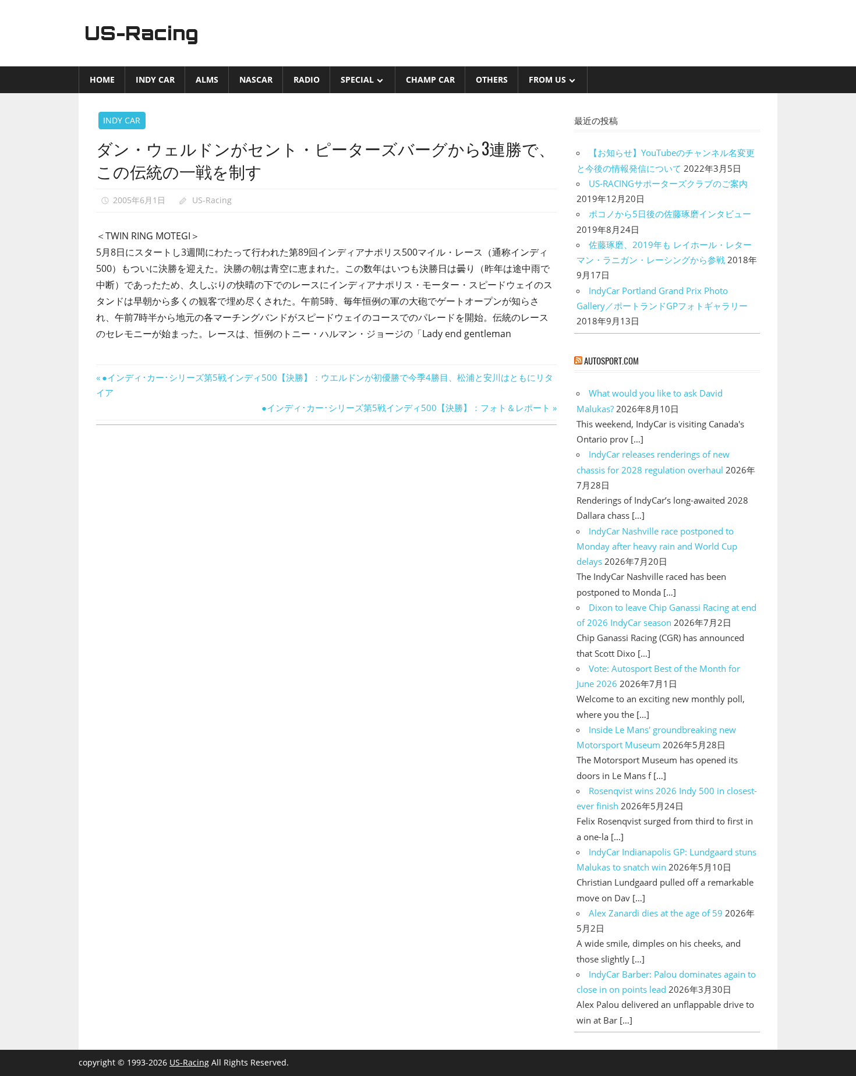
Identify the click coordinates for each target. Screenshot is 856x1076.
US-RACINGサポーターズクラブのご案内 (668, 183)
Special (357, 79)
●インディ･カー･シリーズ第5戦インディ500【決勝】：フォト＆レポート (405, 407)
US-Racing (141, 33)
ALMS (207, 79)
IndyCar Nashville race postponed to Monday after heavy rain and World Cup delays (656, 546)
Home (102, 79)
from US (547, 79)
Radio (306, 79)
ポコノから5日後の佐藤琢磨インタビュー (670, 214)
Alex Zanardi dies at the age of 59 (656, 913)
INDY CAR (155, 79)
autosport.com (611, 360)
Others (492, 79)
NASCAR (256, 79)
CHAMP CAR (430, 79)
